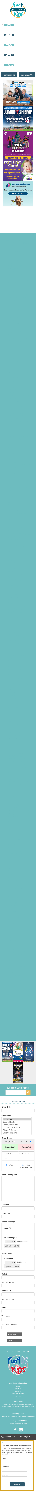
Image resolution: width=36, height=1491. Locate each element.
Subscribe (17, 1484)
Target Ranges (14, 479)
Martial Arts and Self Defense (21, 914)
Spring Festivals (15, 1029)
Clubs (10, 709)
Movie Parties (14, 660)
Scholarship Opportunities (19, 294)
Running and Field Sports (19, 931)
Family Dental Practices (18, 548)
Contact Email (8, 1290)
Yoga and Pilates (15, 977)
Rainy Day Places (16, 450)
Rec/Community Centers (19, 453)
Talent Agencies (15, 343)
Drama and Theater (16, 721)
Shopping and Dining (13, 793)
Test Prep (12, 300)
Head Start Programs (17, 254)
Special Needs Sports (17, 951)
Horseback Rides (15, 412)
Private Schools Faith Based (20, 283)
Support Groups (15, 340)
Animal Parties (14, 594)
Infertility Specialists (17, 553)
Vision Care (13, 585)
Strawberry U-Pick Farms (19, 1032)
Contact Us (18, 1391)
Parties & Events (11, 591)
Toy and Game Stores (18, 859)
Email (4, 1458)
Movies (11, 432)
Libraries (12, 424)
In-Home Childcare (16, 260)
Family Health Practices (18, 551)
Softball (11, 948)
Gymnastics (13, 896)
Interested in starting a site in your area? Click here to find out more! (18, 1405)
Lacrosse (12, 911)
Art (9, 700)
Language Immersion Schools (21, 262)
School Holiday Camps (18, 236)
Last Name (5, 1475)
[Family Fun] (17, 1119)
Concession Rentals (17, 623)
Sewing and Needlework (18, 767)
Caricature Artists (16, 608)
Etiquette (12, 726)
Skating (11, 458)
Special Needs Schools (18, 297)
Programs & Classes (13, 695)
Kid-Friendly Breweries (18, 833)
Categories (6, 1115)
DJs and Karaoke (15, 631)
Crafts (11, 715)
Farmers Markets (15, 827)
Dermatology (13, 539)
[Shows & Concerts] (17, 1130)
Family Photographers (17, 323)
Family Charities (15, 317)
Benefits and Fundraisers (19, 989)
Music (10, 747)
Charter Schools (15, 245)
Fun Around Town (12, 349)
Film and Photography (18, 732)
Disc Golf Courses (16, 378)
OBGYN (11, 559)
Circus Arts (13, 706)
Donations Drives (15, 997)
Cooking (11, 712)
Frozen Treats (14, 830)
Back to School (14, 986)
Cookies (11, 626)
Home (18, 1386)
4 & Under (12, 698)
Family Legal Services (17, 320)
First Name (5, 1467)
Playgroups (13, 334)
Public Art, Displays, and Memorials (19, 446)
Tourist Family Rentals (18, 856)
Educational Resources (18, 251)
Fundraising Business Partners (21, 326)
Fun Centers (13, 392)
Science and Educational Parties (19, 679)
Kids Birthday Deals (16, 654)
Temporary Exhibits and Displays (18, 483)
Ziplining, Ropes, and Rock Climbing (20, 506)
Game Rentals (14, 649)
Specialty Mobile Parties (18, 686)
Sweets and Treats (16, 853)
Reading (11, 291)
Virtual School (14, 309)
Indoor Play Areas (16, 415)
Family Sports (14, 885)
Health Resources (12, 510)
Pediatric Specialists (17, 574)
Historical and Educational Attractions (19, 408)
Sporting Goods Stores (18, 850)
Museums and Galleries (18, 435)
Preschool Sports (15, 920)
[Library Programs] (17, 1132)
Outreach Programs (17, 752)
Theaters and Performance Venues (20, 489)
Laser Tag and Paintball (18, 421)
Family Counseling (16, 545)
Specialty (12, 773)
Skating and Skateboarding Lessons (20, 942)
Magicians (12, 657)
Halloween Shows (16, 1003)
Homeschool (13, 257)
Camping (12, 369)
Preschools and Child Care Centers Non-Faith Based (20, 279)
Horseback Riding (16, 908)
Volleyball (12, 971)
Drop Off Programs (16, 248)
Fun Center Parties (16, 646)
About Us (18, 1389)
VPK (10, 311)
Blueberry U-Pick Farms (18, 992)
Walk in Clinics (14, 588)
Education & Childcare (14, 239)
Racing (11, 922)
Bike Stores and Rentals (18, 801)
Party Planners (14, 669)
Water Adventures (16, 502)
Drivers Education (16, 724)
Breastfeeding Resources (19, 528)
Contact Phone (8, 1299)
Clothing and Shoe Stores (19, 807)
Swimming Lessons (16, 966)
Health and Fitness (16, 899)
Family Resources (12, 314)
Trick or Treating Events (18, 1035)
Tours (10, 496)
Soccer (11, 945)
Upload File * (9, 1258)
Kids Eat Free (14, 839)
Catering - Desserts (16, 611)
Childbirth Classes (16, 530)
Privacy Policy (18, 1396)
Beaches (12, 363)
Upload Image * (10, 1237)
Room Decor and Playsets (19, 845)
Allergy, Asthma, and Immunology (17, 515)
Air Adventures (14, 352)
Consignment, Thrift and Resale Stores (19, 815)
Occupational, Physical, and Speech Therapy (20, 564)
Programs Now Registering (20, 758)
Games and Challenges (18, 395)
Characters (13, 617)
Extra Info (6, 1213)
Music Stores (14, 842)
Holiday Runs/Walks (17, 1012)
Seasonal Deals (15, 1023)
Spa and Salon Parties (18, 683)
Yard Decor (13, 692)
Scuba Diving (14, 937)
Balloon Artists (14, 600)
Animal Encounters (16, 355)
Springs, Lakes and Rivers (19, 470)
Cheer (10, 876)
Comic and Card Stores (18, 810)
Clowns (11, 620)
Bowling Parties (15, 603)
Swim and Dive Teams (18, 963)
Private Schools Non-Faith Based (19, 287)
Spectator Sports (15, 461)
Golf (10, 894)
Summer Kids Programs (18, 781)
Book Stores (13, 804)
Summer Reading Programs (20, 784)
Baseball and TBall (16, 868)
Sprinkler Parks (14, 473)
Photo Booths (14, 675)
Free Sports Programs (18, 891)
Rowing (11, 928)
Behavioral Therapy (16, 519)
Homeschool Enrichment (19, 738)
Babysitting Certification (18, 703)
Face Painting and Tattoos (19, 637)
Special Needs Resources (19, 337)
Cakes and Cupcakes (17, 605)
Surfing (11, 960)
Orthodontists (14, 568)
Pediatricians (13, 577)
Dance (11, 718)
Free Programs (14, 735)
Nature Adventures (16, 438)
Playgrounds (13, 441)
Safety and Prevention (18, 761)
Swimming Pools (15, 476)
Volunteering (13, 790)
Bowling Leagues (15, 873)
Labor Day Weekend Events (20, 1018)
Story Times (13, 778)
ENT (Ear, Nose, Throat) (19, 542)
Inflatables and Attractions (19, 651)
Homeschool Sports (17, 905)
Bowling (11, 366)
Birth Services (14, 525)
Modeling (12, 744)
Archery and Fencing (17, 865)
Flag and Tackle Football (19, 888)
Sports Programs (12, 862)
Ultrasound (13, 582)
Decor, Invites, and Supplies (20, 628)
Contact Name (8, 1282)
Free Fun (12, 389)
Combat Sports (15, 879)
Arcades (11, 358)
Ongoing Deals (14, 1020)
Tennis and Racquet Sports (20, 968)
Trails (10, 499)
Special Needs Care (17, 579)
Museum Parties (15, 663)
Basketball (12, 871)
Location (5, 1205)
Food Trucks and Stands (19, 643)
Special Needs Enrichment (19, 770)
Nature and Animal (16, 750)
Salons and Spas (15, 455)
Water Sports (14, 974)
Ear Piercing (13, 824)
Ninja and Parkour (16, 917)
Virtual (11, 787)
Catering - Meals (15, 614)
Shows (11, 1026)
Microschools (14, 268)
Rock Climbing (14, 925)
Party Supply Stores (17, 672)
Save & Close (12, 1334)
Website (5, 1274)
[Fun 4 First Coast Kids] (18, 10)
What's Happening (12, 980)
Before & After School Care (20, 242)
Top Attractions (14, 493)
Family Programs (15, 729)
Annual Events (14, 983)
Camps (7, 234)
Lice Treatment (14, 556)
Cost (4, 1307)
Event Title (6, 1107)
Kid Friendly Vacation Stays (20, 418)
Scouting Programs (16, 764)
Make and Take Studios (18, 427)
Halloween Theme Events (19, 1006)
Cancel (10, 1340)
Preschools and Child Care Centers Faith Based (20, 273)
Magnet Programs (16, 265)
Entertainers (13, 634)
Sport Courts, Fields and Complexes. (19, 466)
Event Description (9, 1174)
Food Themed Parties (17, 640)
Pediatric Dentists (15, 571)
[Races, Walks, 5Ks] (17, 1124)
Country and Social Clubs (19, 372)
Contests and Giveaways (19, 994)
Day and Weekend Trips (18, 375)
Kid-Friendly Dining (16, 836)
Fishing (11, 386)
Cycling (11, 882)
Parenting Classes (16, 755)
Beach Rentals (14, 798)
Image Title (8, 1228)
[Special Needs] (17, 1121)
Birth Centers (14, 522)
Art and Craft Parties (17, 597)
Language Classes (16, 741)
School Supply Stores (17, 848)
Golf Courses (14, 404)
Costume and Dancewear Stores (19, 821)
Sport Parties (14, 689)
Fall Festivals (13, 1000)
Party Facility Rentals (17, 666)
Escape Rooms (15, 381)
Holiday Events (14, 1009)
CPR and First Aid (16, 536)
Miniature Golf (14, 430)
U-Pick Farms (14, 1038)
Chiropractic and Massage (19, 533)
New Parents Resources (18, 332)
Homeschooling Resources (20, 329)
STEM (10, 775)
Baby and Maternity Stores (20, 796)
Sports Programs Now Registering (18, 956)
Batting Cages (14, 360)
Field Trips (12, 383)
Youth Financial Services (19, 346)
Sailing (11, 934)
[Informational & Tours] (17, 1127)
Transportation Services (18, 303)
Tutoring (11, 306)
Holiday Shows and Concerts (21, 1015)
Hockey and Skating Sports (20, 902)
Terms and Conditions (18, 1394)
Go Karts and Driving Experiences (17, 400)
